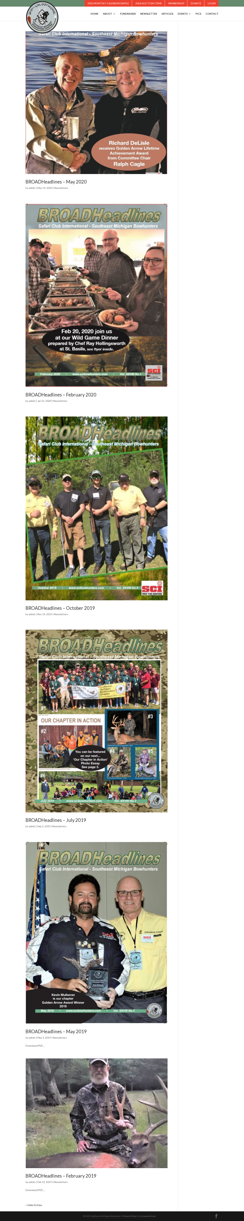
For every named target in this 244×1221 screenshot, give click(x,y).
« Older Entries (34, 1205)
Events (183, 14)
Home (94, 14)
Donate (196, 3)
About (107, 14)
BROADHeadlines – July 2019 (56, 820)
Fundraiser (128, 14)
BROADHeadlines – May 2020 (56, 182)
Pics (198, 14)
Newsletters (61, 187)
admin (32, 187)
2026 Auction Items (148, 3)
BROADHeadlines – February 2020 (61, 395)
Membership (176, 3)
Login (212, 3)
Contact (212, 14)
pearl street (150, 1216)
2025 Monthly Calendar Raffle (108, 3)
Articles (167, 14)
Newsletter (148, 14)
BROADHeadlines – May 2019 (56, 1031)
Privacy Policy (129, 1216)
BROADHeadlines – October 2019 (60, 608)
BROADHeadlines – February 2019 (61, 1176)
